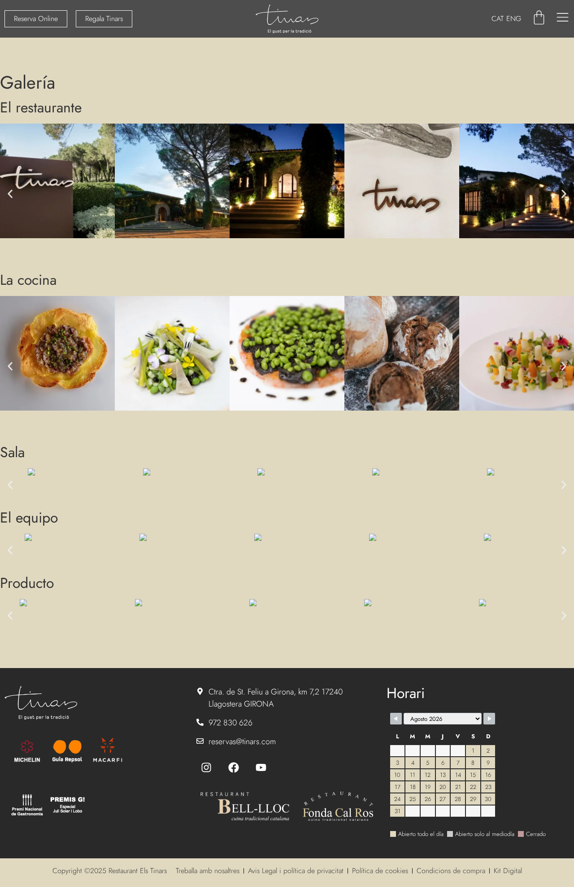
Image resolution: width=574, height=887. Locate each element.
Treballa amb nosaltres (207, 871)
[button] (10, 193)
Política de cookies (380, 871)
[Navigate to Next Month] (489, 718)
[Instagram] (206, 767)
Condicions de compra (451, 871)
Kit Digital (508, 871)
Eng (513, 18)
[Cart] (539, 17)
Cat (497, 18)
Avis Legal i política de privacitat (296, 871)
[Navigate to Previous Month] (396, 718)
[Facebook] (233, 767)
